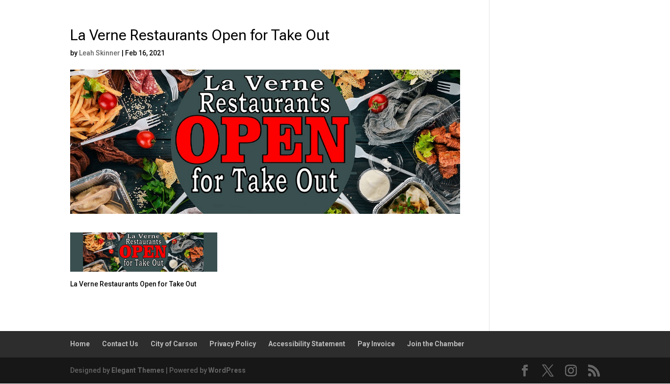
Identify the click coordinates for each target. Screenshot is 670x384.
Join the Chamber (435, 344)
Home (80, 344)
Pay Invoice (376, 344)
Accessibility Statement (306, 344)
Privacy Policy (232, 344)
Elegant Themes (137, 370)
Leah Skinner (99, 53)
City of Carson (174, 344)
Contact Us (120, 344)
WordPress (227, 370)
